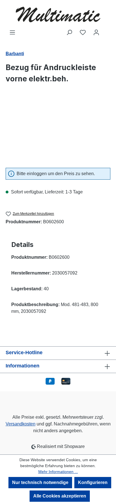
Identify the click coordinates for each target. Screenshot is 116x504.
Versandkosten (20, 424)
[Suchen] (69, 32)
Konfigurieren (93, 482)
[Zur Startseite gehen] (58, 14)
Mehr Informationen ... (58, 471)
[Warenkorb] (106, 30)
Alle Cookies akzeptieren (59, 496)
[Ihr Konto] (96, 32)
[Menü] (12, 32)
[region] (58, 131)
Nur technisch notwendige (40, 482)
